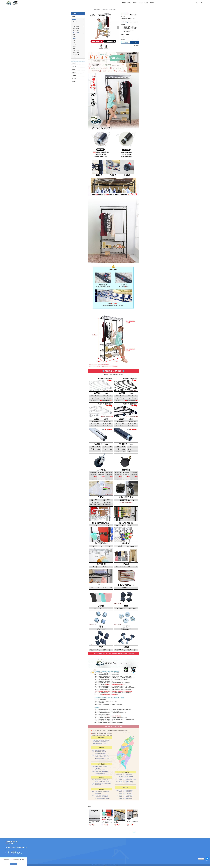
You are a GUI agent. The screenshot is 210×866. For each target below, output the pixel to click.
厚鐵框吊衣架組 (76, 52)
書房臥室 (74, 69)
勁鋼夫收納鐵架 (76, 28)
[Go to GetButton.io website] (207, 860)
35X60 (74, 36)
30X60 (74, 34)
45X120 (74, 44)
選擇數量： (123, 39)
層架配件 (74, 60)
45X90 (74, 42)
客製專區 (74, 57)
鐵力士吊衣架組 (109, 9)
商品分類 (124, 2)
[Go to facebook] (207, 858)
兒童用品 (74, 75)
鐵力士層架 (75, 21)
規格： (122, 34)
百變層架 (103, 9)
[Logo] (12, 2)
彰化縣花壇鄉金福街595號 (16, 853)
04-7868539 (13, 850)
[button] (197, 3)
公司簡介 (146, 2)
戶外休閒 (74, 78)
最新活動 (135, 2)
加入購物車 (125, 42)
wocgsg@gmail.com (15, 852)
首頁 (95, 9)
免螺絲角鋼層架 (76, 30)
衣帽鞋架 (74, 66)
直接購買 (134, 42)
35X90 (114, 9)
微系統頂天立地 (76, 54)
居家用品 (74, 81)
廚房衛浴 (74, 63)
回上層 (134, 832)
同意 (14, 864)
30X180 (74, 46)
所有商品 (74, 16)
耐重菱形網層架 (76, 24)
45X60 (74, 40)
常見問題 (141, 2)
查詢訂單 (152, 2)
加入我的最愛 (136, 45)
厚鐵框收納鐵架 (76, 26)
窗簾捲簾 (74, 72)
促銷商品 (129, 2)
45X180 (74, 48)
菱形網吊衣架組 (76, 50)
